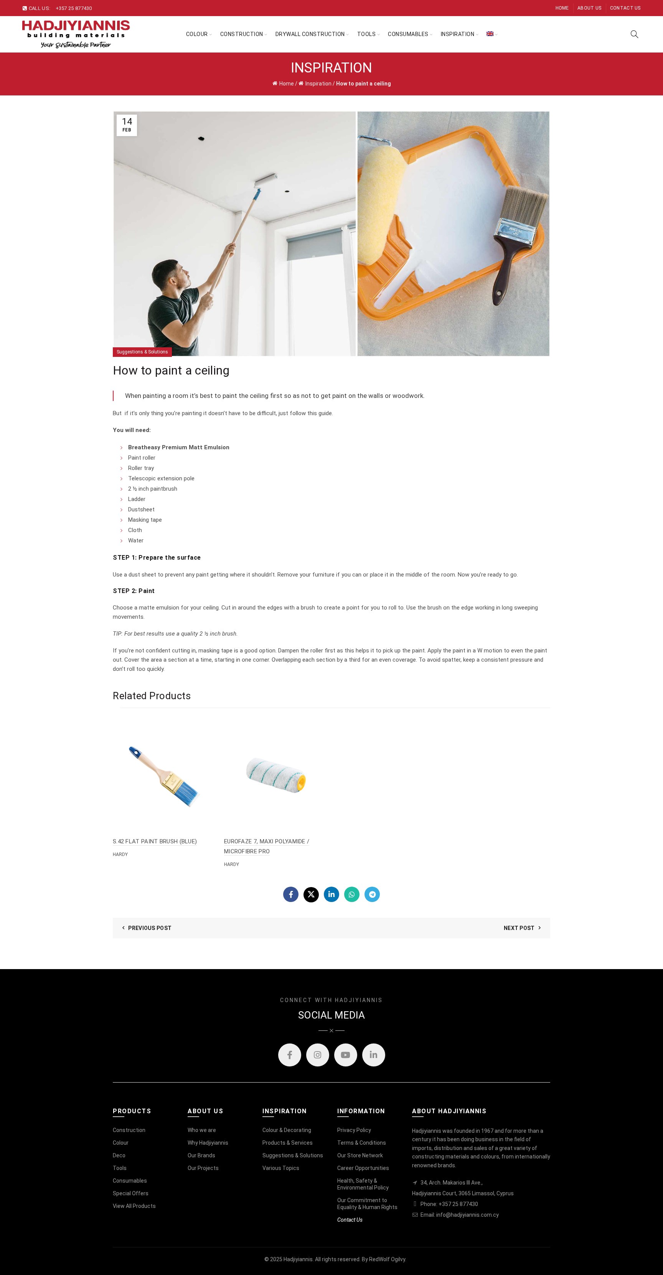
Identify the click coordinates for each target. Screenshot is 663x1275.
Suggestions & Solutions (142, 352)
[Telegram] (372, 894)
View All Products (134, 1206)
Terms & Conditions (361, 1143)
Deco (119, 1155)
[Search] (634, 34)
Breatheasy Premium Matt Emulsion (178, 447)
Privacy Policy (354, 1130)
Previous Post (150, 928)
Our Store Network (360, 1155)
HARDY (120, 854)
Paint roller (141, 457)
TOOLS (366, 34)
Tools (120, 1168)
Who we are (202, 1130)
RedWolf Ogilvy (387, 1259)
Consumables (408, 34)
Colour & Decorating (286, 1130)
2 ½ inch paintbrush (152, 488)
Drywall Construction (310, 34)
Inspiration (318, 84)
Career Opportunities (363, 1168)
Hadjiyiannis (298, 1259)
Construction (241, 34)
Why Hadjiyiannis (208, 1143)
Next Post (519, 928)
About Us (589, 8)
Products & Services (287, 1143)
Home (562, 8)
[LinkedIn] (331, 894)
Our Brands (201, 1155)
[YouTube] (345, 1054)
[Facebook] (291, 894)
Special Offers (130, 1193)
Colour (197, 34)
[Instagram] (317, 1054)
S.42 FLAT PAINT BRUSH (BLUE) (155, 841)
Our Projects (203, 1168)
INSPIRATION (458, 34)
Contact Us (625, 8)
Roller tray (141, 468)
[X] (311, 894)
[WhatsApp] (352, 894)
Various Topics (280, 1168)
